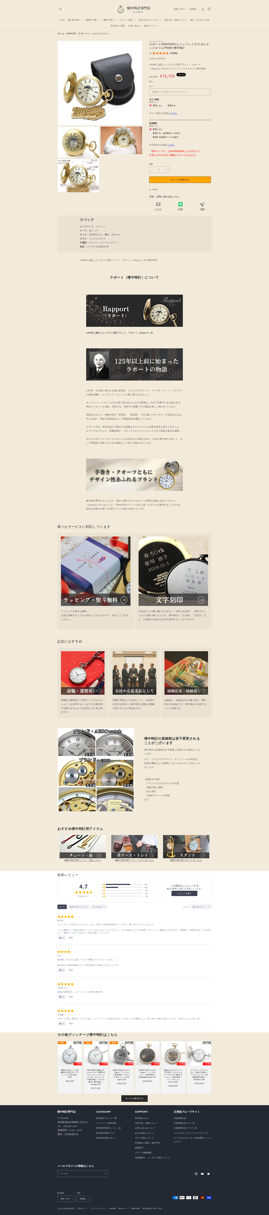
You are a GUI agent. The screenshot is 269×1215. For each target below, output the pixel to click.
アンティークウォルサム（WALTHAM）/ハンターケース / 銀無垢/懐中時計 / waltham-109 (199, 1075)
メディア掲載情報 (143, 1152)
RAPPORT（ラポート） (78, 33)
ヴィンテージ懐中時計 (106, 1123)
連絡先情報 (135, 1208)
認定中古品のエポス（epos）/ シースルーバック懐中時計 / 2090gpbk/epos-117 (147, 1073)
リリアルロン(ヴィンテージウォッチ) (191, 1133)
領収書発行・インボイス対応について (152, 1157)
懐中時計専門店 (69, 1209)
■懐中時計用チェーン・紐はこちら (83, 860)
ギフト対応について (144, 1138)
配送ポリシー (124, 1208)
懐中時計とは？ (142, 1118)
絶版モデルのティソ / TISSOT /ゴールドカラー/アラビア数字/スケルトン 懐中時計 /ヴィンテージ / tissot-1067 (173, 1076)
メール (158, 209)
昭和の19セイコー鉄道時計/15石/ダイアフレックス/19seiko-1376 (70, 1073)
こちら (173, 113)
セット (152, 86)
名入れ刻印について (144, 1133)
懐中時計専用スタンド (106, 1138)
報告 (71, 937)
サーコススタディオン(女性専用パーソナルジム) (192, 1140)
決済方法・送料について (146, 1123)
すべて (62, 907)
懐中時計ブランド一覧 (106, 1118)
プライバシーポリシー (98, 1208)
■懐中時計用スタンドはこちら (186, 860)
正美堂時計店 (180, 1118)
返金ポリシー (83, 1208)
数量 (151, 164)
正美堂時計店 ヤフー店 (184, 1123)
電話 (202, 209)
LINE (180, 209)
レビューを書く (184, 893)
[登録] (105, 1173)
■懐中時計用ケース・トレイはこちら (134, 860)
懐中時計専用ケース (105, 1133)
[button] (60, 9)
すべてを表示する (134, 1098)
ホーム (60, 33)
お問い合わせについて (145, 1128)
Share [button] (155, 189)
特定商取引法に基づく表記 (152, 1208)
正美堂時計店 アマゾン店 (185, 1128)
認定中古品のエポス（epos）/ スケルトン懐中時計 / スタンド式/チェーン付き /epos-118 (121, 1075)
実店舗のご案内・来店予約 (147, 1143)
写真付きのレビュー (79, 907)
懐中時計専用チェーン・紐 (108, 1128)
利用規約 (113, 1208)
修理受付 (139, 1147)
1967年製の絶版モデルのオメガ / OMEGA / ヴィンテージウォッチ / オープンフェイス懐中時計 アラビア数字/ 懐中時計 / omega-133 (95, 1077)
